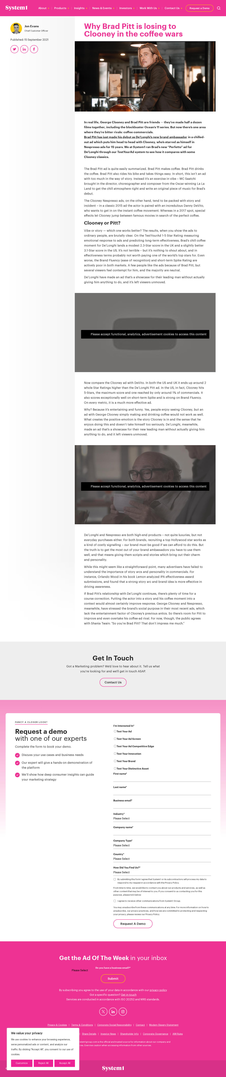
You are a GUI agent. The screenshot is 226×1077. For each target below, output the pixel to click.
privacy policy (158, 990)
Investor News (108, 1034)
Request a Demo (200, 8)
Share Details (89, 1034)
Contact (140, 1025)
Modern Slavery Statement (164, 1025)
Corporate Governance (155, 1034)
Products (60, 8)
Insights (79, 8)
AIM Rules (178, 1034)
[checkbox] (162, 751)
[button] (218, 8)
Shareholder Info (129, 1034)
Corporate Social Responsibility (114, 1025)
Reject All (43, 1063)
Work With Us (148, 8)
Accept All (64, 1063)
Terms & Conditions (82, 1025)
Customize (22, 1063)
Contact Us (172, 8)
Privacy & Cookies (57, 1025)
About (42, 8)
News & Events (102, 8)
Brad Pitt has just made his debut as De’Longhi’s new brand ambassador (135, 137)
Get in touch (128, 995)
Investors (125, 8)
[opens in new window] (103, 1012)
